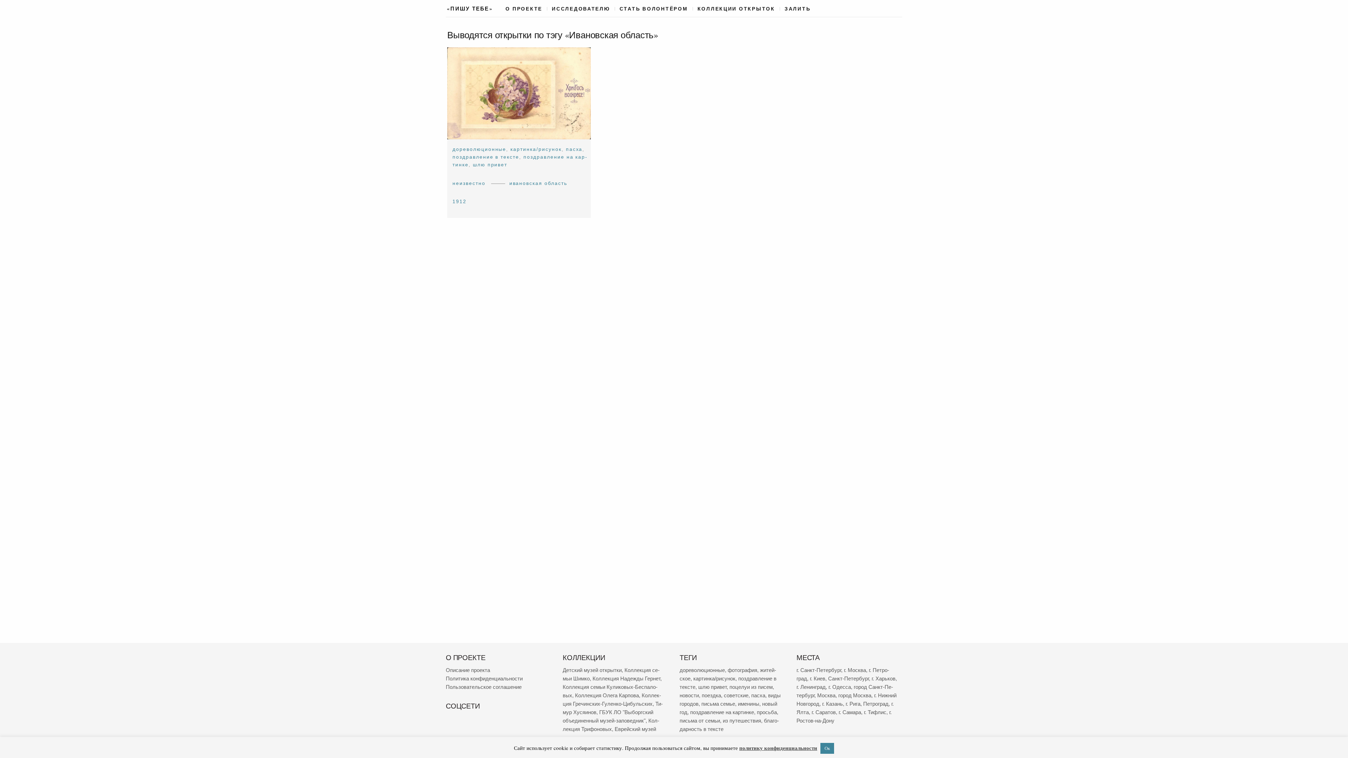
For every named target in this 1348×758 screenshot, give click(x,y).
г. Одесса (839, 687)
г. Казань (832, 704)
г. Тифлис (875, 712)
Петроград (875, 704)
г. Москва (855, 670)
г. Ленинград (811, 687)
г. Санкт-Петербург (819, 670)
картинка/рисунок (535, 149)
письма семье (718, 704)
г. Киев (817, 678)
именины (748, 704)
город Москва (854, 695)
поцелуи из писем (751, 687)
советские (736, 695)
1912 (459, 201)
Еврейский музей (635, 729)
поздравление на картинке (722, 712)
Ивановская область (538, 183)
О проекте (523, 8)
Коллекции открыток (736, 8)
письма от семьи (700, 721)
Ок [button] (827, 748)
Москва (826, 695)
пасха (574, 149)
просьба (767, 712)
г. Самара (850, 712)
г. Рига (853, 704)
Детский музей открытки (592, 670)
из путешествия (742, 721)
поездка (711, 695)
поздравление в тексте (485, 157)
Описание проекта (468, 670)
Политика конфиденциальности (484, 678)
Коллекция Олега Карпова (607, 695)
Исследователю (581, 8)
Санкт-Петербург (848, 678)
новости (689, 695)
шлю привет (490, 165)
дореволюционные (479, 149)
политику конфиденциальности (778, 748)
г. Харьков (884, 678)
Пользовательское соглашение (484, 687)
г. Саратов (824, 712)
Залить (798, 8)
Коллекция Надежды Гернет (626, 678)
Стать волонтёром (654, 8)
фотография (742, 670)
